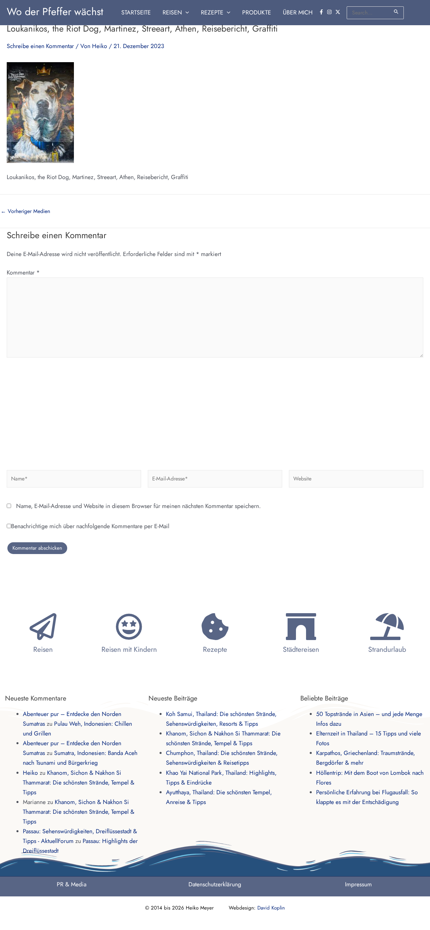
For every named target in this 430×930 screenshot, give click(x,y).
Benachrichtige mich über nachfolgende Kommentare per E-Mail (90, 526)
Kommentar (23, 272)
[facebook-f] (322, 11)
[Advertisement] (215, 411)
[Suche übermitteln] (396, 11)
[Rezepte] (215, 626)
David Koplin (271, 908)
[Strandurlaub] (387, 626)
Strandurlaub (387, 649)
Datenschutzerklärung (214, 884)
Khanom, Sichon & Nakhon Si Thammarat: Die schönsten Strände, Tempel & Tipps (78, 782)
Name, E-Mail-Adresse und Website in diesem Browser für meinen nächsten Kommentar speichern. (138, 506)
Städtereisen (301, 649)
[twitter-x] (338, 11)
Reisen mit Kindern (129, 649)
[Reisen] (43, 626)
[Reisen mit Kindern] (129, 626)
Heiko (30, 772)
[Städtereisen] (301, 626)
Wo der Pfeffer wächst (55, 11)
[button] (185, 12)
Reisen (43, 649)
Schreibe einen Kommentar (40, 46)
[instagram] (330, 11)
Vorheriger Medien (25, 211)
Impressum (358, 884)
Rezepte (215, 649)
